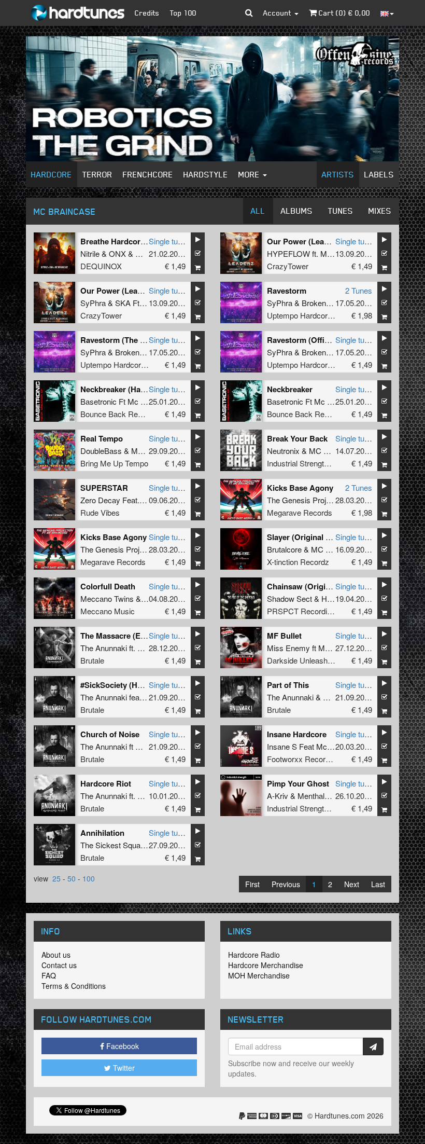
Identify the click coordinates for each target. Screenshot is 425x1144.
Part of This (288, 685)
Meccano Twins (107, 598)
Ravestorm (286, 290)
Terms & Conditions (73, 986)
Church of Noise (109, 734)
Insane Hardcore (297, 734)
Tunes (340, 210)
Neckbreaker (290, 389)
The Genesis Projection (306, 499)
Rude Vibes (100, 512)
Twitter (123, 1068)
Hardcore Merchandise (265, 965)
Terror (97, 174)
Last (378, 884)
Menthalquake (321, 795)
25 (56, 878)
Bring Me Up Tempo (114, 463)
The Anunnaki (103, 647)
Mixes (380, 210)
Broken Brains (326, 302)
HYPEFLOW (288, 253)
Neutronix (283, 450)
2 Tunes (358, 290)
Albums (297, 210)
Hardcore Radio (254, 954)
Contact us (59, 965)
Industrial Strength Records (313, 463)
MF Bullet (284, 635)
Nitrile (90, 253)
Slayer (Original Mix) (304, 537)
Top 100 (183, 12)
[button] (249, 13)
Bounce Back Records (118, 413)
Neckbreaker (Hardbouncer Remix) (143, 389)
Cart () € (343, 12)
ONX (117, 253)
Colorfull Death (107, 586)
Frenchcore (148, 174)
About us (55, 954)
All (258, 210)
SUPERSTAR (104, 487)
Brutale (92, 660)
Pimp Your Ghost (298, 783)
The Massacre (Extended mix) (133, 635)
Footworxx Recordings (305, 758)
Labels (379, 174)
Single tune (167, 241)
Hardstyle (205, 174)
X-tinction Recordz (298, 561)
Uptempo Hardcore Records (315, 315)
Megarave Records (299, 512)
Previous (286, 884)
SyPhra (93, 302)
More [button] (250, 174)
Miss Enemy (288, 647)
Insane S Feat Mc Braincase (315, 746)
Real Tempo (101, 438)
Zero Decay (100, 499)
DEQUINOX (101, 265)
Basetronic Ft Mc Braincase (127, 401)
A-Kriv (277, 795)
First (252, 884)
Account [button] (278, 12)
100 (88, 878)
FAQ (48, 975)
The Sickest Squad (112, 844)
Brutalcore (284, 549)
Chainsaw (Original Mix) (310, 586)
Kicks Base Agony (300, 487)
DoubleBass (101, 450)
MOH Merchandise (259, 975)
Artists (338, 174)
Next (351, 884)
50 (71, 878)
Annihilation (102, 832)
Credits (147, 12)
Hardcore (51, 174)
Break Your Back (297, 438)
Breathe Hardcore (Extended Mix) (140, 241)
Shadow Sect (289, 598)
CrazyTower (287, 265)
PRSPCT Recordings (303, 610)
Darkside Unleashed (301, 660)
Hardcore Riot (105, 783)
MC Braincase (333, 450)
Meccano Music (107, 610)
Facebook (121, 1046)
